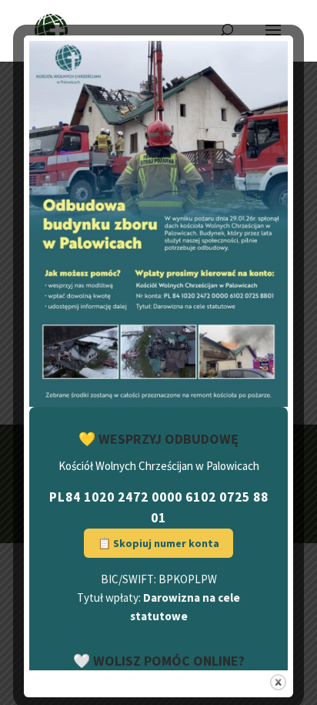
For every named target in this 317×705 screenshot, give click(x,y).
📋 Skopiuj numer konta (158, 543)
